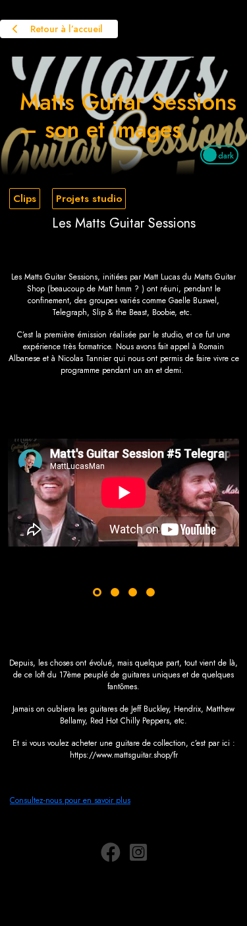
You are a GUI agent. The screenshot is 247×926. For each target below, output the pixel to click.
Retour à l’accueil (65, 29)
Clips (24, 198)
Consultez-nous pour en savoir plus (70, 800)
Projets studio (89, 198)
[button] (97, 592)
